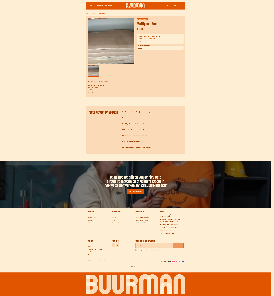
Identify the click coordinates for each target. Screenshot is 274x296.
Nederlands (133, 266)
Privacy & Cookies (103, 260)
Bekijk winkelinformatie (143, 41)
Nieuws (168, 5)
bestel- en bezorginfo (104, 81)
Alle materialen (95, 13)
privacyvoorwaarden (157, 250)
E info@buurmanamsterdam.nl (167, 233)
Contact (174, 5)
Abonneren (178, 246)
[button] (181, 6)
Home (87, 13)
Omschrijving (91, 81)
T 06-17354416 (163, 235)
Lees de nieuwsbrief (135, 191)
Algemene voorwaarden (113, 260)
